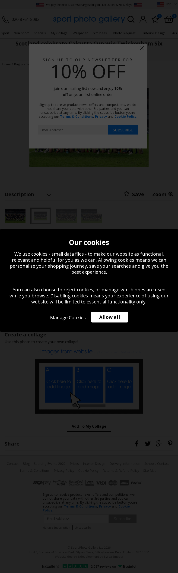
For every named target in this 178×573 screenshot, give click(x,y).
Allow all (109, 317)
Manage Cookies (68, 317)
